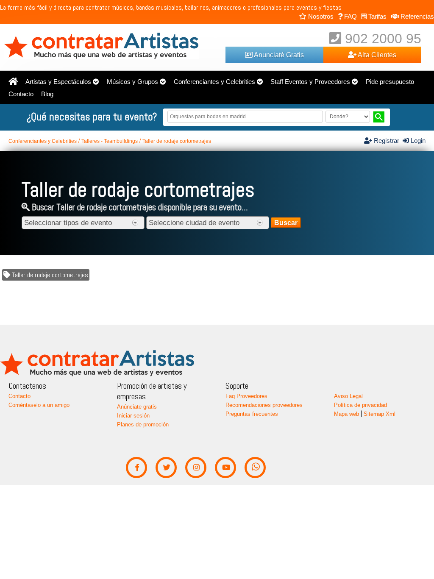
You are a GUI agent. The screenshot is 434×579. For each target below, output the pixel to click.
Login (417, 140)
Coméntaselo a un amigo (39, 405)
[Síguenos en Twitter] (166, 468)
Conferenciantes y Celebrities (214, 81)
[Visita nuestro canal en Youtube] (225, 468)
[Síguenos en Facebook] (136, 468)
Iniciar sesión (133, 415)
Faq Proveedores (246, 396)
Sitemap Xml (379, 414)
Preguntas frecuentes (251, 414)
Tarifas (377, 16)
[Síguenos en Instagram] (196, 468)
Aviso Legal (348, 396)
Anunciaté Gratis (278, 54)
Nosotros (320, 16)
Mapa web (346, 414)
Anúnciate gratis (137, 407)
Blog (47, 94)
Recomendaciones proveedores (264, 405)
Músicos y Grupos (132, 81)
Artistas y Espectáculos (58, 81)
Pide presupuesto (390, 81)
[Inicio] (13, 81)
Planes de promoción (143, 424)
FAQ (349, 16)
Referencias (416, 16)
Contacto (20, 94)
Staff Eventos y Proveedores (310, 81)
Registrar (387, 140)
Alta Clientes (376, 54)
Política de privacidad (360, 405)
